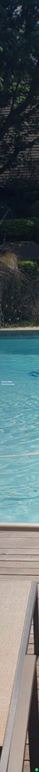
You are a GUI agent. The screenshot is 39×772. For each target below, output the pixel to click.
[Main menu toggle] (36, 2)
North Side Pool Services (9, 1)
